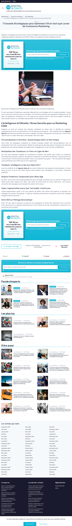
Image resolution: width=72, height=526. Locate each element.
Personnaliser (43, 524)
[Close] (55, 256)
